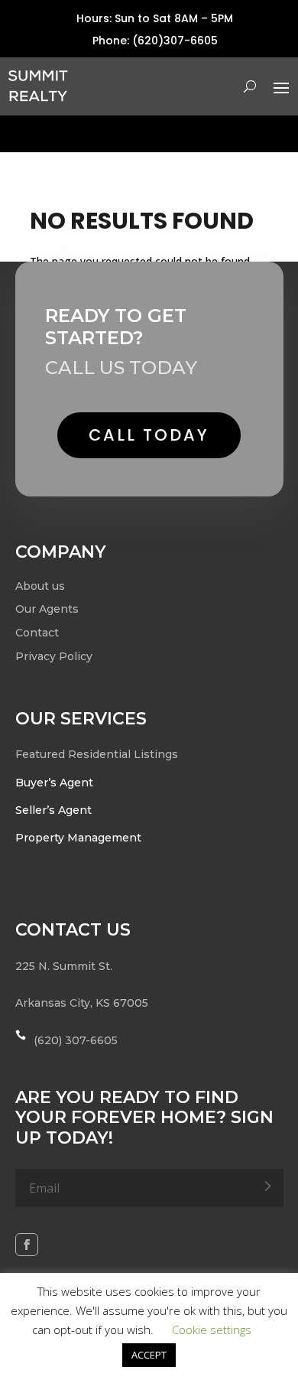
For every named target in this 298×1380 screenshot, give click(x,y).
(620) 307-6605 (76, 1040)
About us (40, 586)
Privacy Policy (53, 656)
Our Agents (47, 609)
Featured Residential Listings (96, 754)
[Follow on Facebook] (26, 1244)
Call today (149, 435)
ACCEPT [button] (149, 1355)
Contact (37, 633)
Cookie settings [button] (211, 1329)
